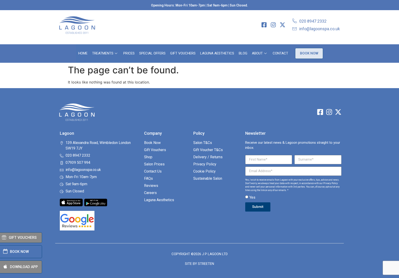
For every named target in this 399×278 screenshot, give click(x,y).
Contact (280, 53)
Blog (243, 53)
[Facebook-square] (264, 25)
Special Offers (152, 53)
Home (83, 53)
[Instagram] (273, 25)
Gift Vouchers (183, 53)
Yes (252, 197)
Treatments (102, 53)
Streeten (206, 264)
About (257, 53)
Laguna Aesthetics (217, 53)
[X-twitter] (282, 25)
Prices (129, 53)
